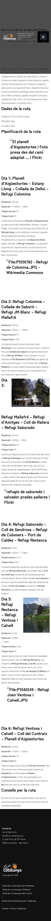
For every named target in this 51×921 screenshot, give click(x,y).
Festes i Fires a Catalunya (14, 908)
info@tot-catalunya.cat (12, 835)
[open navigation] (43, 37)
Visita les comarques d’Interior (16, 889)
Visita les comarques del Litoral (17, 893)
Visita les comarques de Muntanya (18, 885)
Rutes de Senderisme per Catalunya (19, 900)
